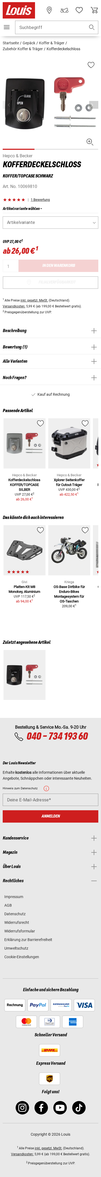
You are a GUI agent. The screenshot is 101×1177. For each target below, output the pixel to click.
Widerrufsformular (19, 931)
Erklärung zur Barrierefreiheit (28, 940)
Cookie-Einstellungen (21, 957)
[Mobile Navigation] (7, 27)
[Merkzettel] (79, 10)
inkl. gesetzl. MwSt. (34, 300)
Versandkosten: (14, 306)
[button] (92, 27)
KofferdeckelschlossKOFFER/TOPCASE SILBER (24, 485)
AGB (8, 905)
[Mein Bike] (64, 10)
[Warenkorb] (94, 10)
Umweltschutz (16, 948)
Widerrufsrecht (16, 922)
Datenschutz (15, 914)
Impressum (13, 897)
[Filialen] (49, 10)
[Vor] (93, 105)
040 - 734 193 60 (57, 736)
